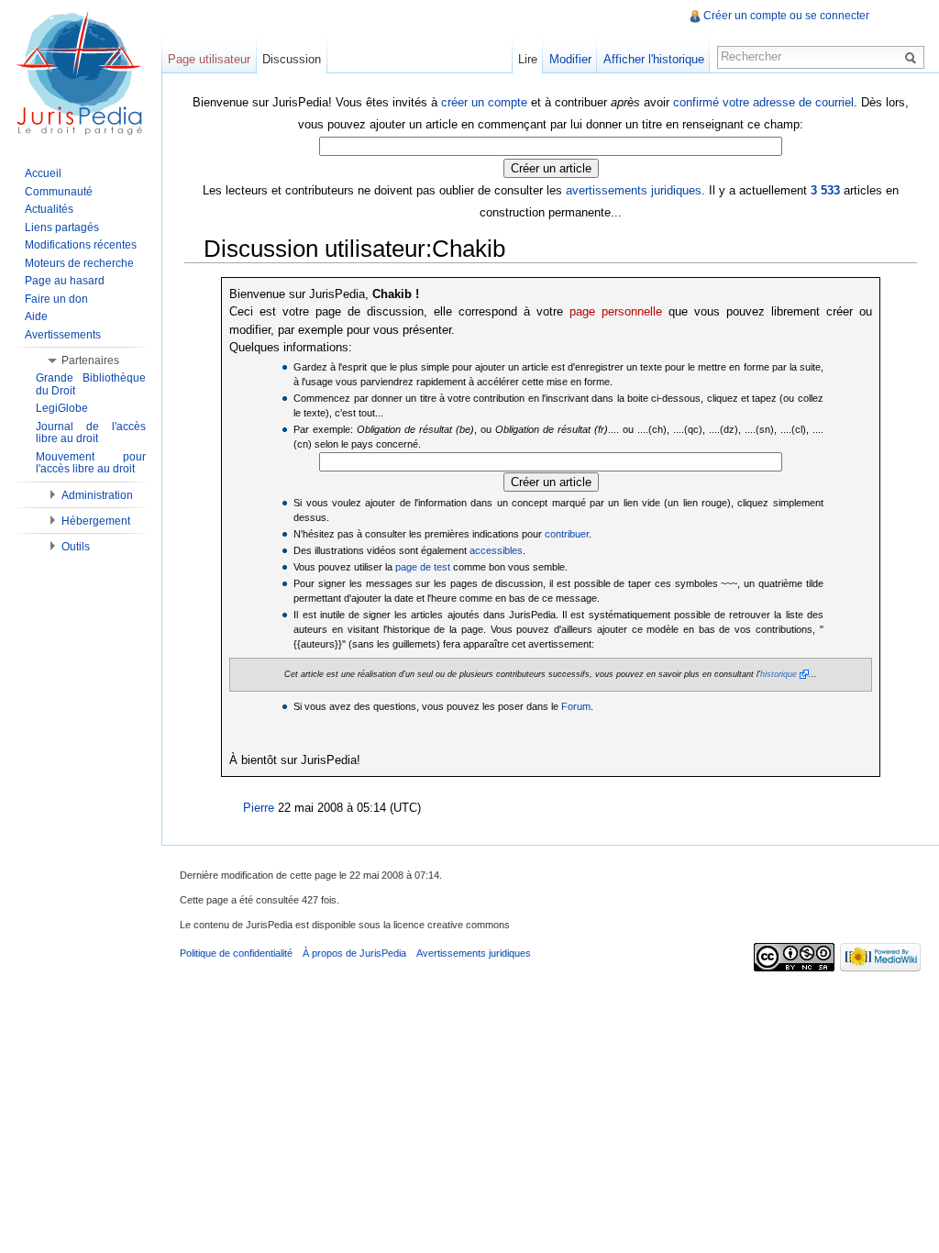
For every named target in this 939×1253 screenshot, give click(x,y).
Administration (97, 495)
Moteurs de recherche (79, 263)
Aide (36, 316)
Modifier (570, 59)
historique (778, 674)
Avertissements (63, 334)
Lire (527, 59)
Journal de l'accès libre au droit (91, 433)
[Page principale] (80, 73)
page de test (422, 566)
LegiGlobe (62, 408)
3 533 (825, 190)
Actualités (49, 209)
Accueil (43, 173)
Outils (75, 546)
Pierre (258, 808)
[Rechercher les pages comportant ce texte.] (913, 57)
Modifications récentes (81, 244)
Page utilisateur (209, 59)
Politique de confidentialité (236, 953)
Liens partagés (62, 227)
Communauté (59, 191)
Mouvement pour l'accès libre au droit (91, 463)
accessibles (496, 550)
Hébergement (95, 521)
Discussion (291, 59)
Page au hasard (65, 280)
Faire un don (56, 299)
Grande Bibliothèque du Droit (91, 384)
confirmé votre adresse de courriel (763, 102)
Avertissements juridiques (473, 953)
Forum (576, 706)
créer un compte (484, 102)
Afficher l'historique (653, 59)
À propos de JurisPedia (354, 953)
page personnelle (615, 311)
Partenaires (90, 360)
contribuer (567, 533)
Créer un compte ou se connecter (786, 15)
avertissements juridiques (633, 190)
